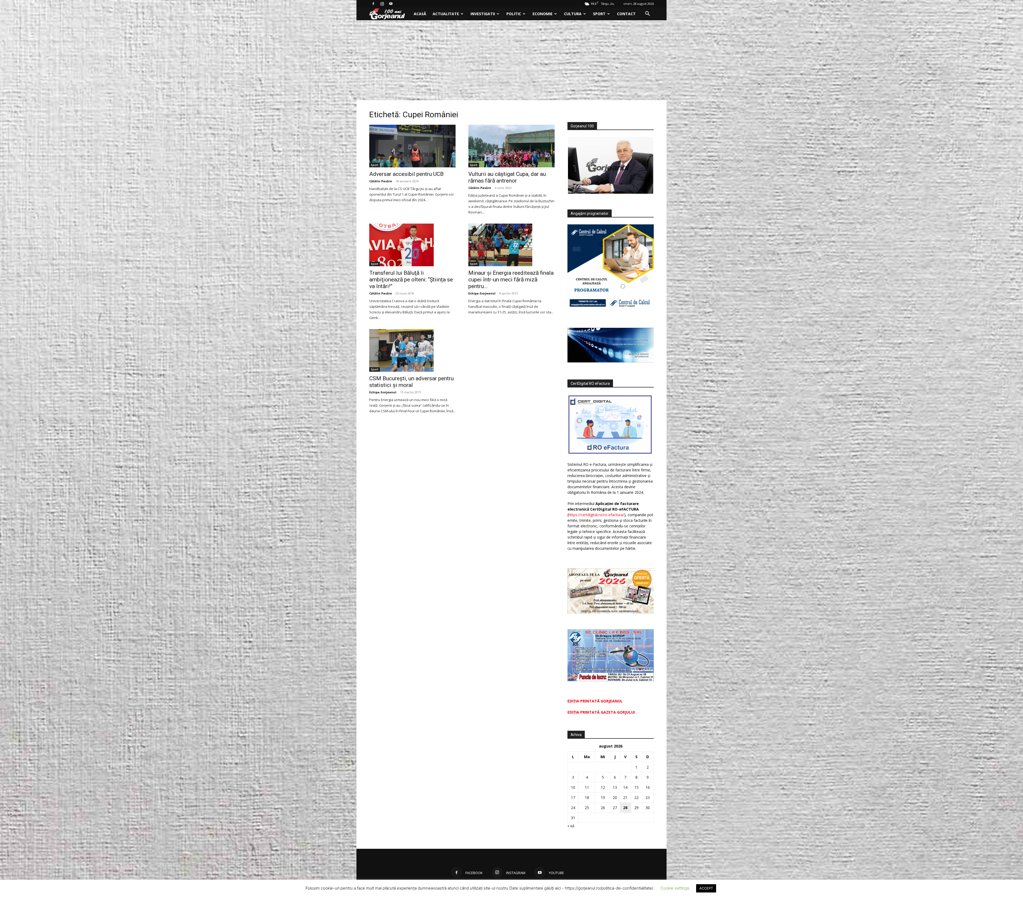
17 (573, 797)
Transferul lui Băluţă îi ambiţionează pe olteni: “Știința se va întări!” (411, 279)
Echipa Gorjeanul (482, 293)
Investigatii (482, 13)
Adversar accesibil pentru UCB (406, 174)
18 (587, 797)
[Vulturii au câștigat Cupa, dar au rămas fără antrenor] (511, 146)
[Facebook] (373, 3)
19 (603, 797)
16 (648, 787)
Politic (513, 13)
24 (573, 807)
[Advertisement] (511, 60)
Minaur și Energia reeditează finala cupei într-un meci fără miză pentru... (511, 279)
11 (587, 787)
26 (603, 807)
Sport (599, 13)
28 (625, 807)
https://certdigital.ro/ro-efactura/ (596, 514)
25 (587, 807)
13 (615, 787)
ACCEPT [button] (706, 888)
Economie (543, 13)
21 (625, 797)
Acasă (420, 13)
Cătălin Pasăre (380, 181)
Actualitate (446, 13)
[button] (647, 14)
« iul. (571, 825)
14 (625, 787)
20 (615, 797)
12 (603, 787)
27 (615, 807)
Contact (626, 13)
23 (648, 797)
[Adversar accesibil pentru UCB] (412, 146)
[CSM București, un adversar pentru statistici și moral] (412, 350)
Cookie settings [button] (674, 888)
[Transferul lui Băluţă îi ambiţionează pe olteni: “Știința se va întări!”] (412, 245)
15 (636, 787)
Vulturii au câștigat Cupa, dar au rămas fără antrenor (507, 177)
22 (636, 797)
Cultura (573, 13)
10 (573, 787)
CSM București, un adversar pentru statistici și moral (411, 381)
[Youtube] (391, 3)
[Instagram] (382, 3)
